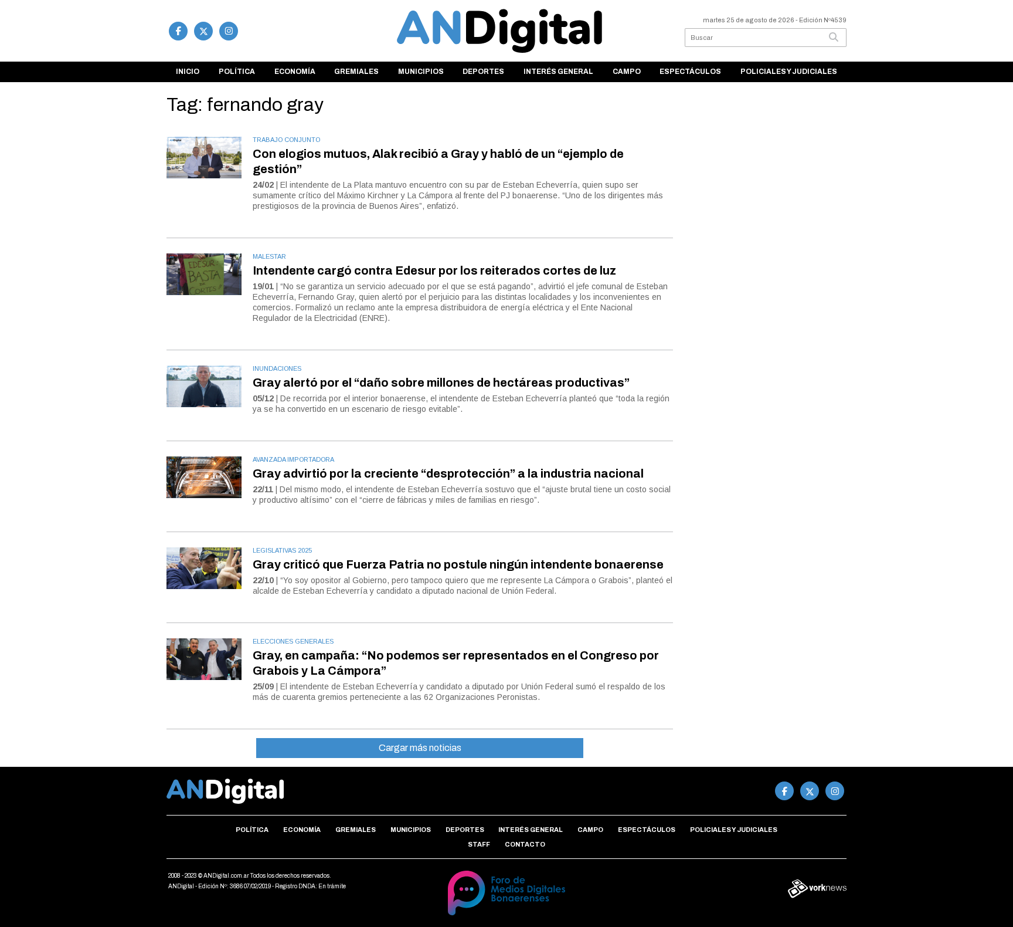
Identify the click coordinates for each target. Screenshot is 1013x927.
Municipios (421, 71)
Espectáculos (690, 71)
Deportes (483, 71)
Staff (479, 844)
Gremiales (356, 71)
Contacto (525, 844)
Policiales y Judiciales (788, 71)
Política (237, 71)
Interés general (558, 71)
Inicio (187, 71)
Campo (627, 71)
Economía (294, 71)
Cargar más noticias (420, 748)
